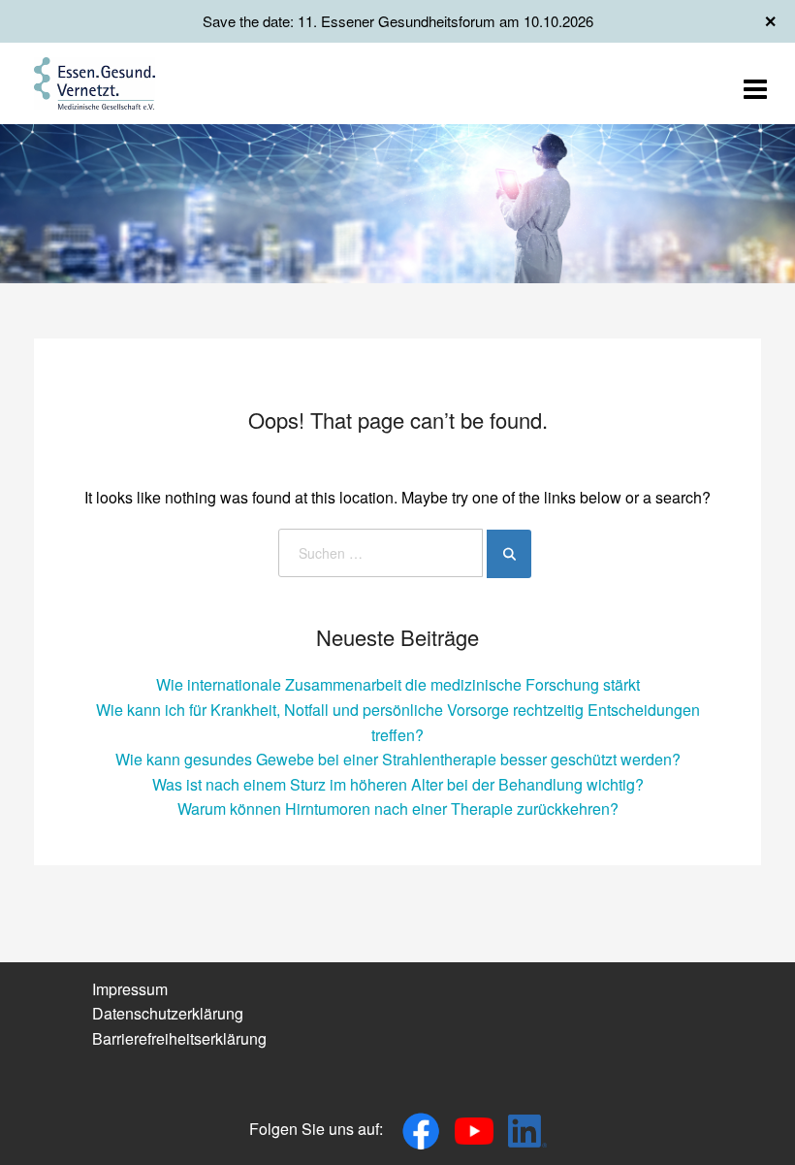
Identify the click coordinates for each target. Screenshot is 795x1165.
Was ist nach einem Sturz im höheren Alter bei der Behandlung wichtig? (398, 784)
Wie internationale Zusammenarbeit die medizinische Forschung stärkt (398, 684)
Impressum (130, 989)
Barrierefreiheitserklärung (179, 1038)
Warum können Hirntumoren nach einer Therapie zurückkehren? (398, 808)
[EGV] (94, 81)
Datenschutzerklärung (167, 1013)
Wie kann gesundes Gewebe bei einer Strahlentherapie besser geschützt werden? (398, 759)
